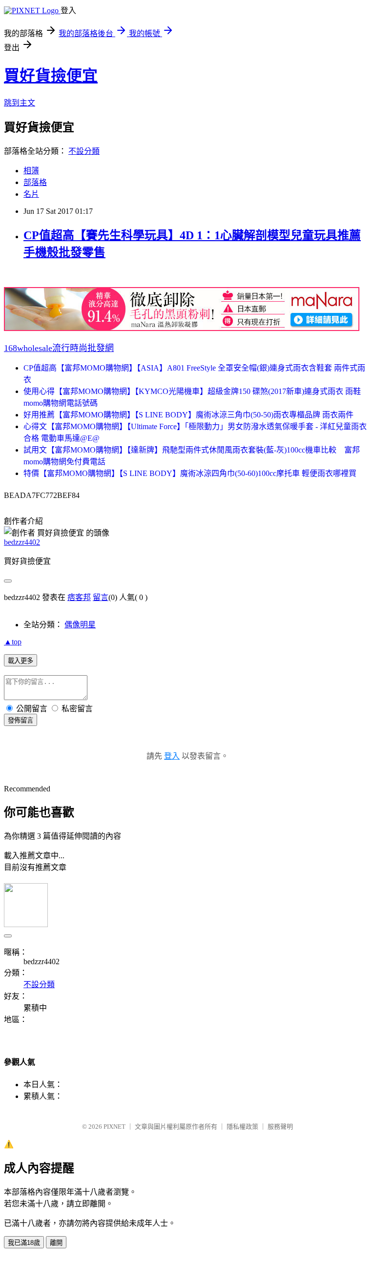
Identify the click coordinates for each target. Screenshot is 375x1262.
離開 (56, 1242)
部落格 (35, 182)
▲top (12, 642)
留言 (100, 597)
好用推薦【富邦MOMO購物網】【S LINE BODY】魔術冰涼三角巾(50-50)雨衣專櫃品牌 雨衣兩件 (188, 415)
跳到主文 (19, 103)
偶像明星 (80, 625)
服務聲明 (280, 1126)
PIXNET (114, 1126)
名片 (31, 194)
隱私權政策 (242, 1126)
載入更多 (20, 660)
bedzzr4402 (22, 542)
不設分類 (84, 151)
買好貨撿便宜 (51, 75)
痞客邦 (79, 597)
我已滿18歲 (24, 1242)
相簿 (31, 170)
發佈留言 (20, 720)
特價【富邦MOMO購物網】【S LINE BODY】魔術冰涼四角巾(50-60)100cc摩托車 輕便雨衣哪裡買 (189, 473)
